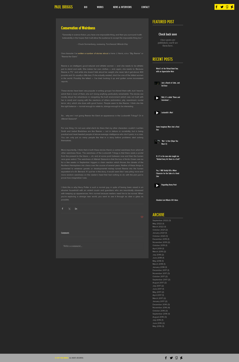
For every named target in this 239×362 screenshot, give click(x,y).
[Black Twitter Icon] (222, 7)
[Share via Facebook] (62, 208)
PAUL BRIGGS (63, 7)
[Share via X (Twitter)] (69, 208)
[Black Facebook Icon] (216, 7)
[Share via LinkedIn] (76, 208)
